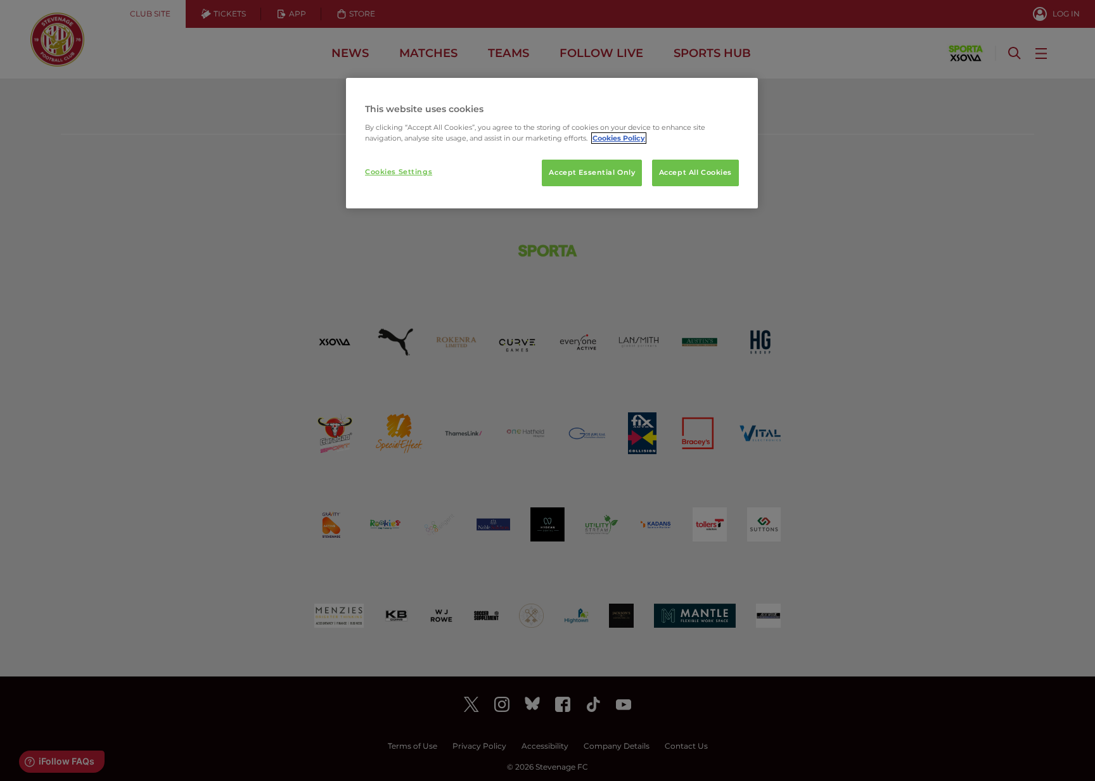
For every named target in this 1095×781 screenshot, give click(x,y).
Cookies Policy (618, 138)
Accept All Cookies (695, 172)
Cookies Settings (398, 171)
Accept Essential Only (592, 172)
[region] (552, 143)
